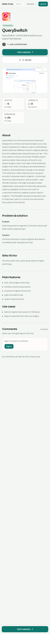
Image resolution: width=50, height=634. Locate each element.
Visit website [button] (24, 52)
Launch (43, 4)
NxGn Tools (7, 4)
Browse (30, 4)
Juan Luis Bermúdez (18, 44)
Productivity (8, 25)
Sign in (9, 346)
